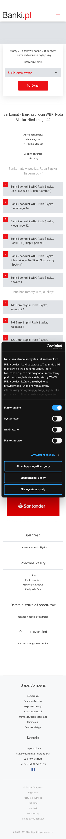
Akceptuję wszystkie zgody (33, 466)
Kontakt (33, 808)
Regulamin (33, 792)
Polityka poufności (33, 797)
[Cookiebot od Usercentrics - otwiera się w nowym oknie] (47, 346)
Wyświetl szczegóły (43, 454)
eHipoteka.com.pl (33, 706)
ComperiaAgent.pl (33, 701)
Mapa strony (33, 813)
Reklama (33, 803)
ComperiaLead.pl (33, 711)
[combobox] (33, 72)
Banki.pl (31, 832)
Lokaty (33, 575)
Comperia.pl (33, 696)
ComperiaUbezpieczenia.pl (33, 717)
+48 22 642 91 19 (37, 764)
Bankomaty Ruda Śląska (34, 547)
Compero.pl (33, 722)
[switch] (57, 418)
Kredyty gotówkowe (33, 584)
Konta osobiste (33, 580)
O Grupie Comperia (33, 787)
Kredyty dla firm (33, 589)
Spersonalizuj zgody (33, 477)
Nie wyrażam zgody (33, 489)
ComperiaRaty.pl (33, 727)
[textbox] (33, 72)
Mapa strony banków (33, 818)
